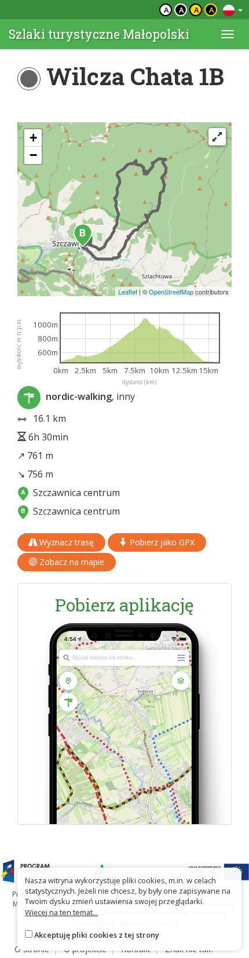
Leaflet (127, 291)
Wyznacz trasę (65, 542)
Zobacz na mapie (70, 561)
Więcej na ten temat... (61, 912)
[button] (83, 235)
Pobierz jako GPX (161, 542)
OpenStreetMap (171, 291)
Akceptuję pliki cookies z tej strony (96, 935)
